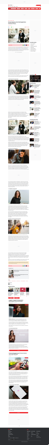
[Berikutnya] (29, 290)
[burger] (40, 6)
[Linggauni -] (9, 284)
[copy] (28, 45)
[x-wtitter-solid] (26, 45)
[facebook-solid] (24, 45)
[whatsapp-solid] (23, 45)
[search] (35, 5)
